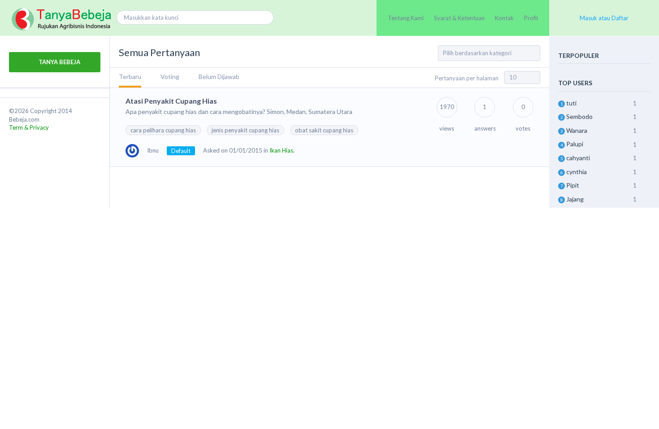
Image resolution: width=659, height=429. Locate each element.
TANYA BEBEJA (58, 62)
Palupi (574, 144)
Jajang (575, 199)
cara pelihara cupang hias (163, 130)
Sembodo (579, 116)
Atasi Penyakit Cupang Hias (171, 100)
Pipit (572, 185)
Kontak (504, 18)
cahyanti (578, 158)
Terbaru (130, 76)
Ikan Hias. (282, 150)
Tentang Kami (406, 18)
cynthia (576, 171)
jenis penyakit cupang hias (245, 130)
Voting (169, 76)
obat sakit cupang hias (324, 130)
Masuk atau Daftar (604, 18)
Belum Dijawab (219, 76)
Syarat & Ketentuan (459, 18)
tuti (571, 103)
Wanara (576, 130)
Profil (531, 18)
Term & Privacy (29, 127)
